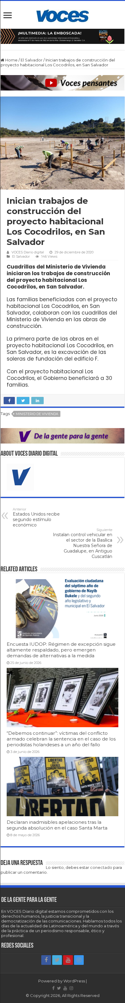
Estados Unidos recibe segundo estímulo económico (36, 517)
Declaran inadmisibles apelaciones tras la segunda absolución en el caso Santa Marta (57, 825)
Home (11, 60)
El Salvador (31, 60)
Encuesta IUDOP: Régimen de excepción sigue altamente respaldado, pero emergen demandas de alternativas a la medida (61, 649)
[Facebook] (46, 960)
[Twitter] (57, 960)
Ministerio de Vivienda (37, 414)
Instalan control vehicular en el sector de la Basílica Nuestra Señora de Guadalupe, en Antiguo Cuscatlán (82, 543)
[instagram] (79, 960)
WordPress (74, 980)
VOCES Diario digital (28, 252)
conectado (101, 867)
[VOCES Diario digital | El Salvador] (62, 15)
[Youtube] (68, 960)
